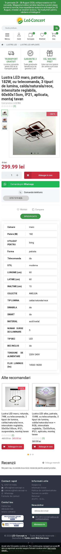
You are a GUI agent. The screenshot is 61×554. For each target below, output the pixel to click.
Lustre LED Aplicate (30, 45)
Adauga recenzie (52, 463)
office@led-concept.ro (14, 488)
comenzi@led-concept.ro (15, 491)
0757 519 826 (16, 198)
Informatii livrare (39, 488)
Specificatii (30, 216)
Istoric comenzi (8, 512)
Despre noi (36, 485)
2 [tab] (34, 153)
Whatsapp (8, 493)
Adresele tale (7, 509)
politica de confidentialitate (47, 518)
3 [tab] (38, 153)
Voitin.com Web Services (36, 538)
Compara (39, 209)
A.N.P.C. (35, 499)
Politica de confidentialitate (44, 491)
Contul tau (6, 506)
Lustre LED (11, 45)
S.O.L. (42, 499)
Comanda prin (22, 184)
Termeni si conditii (40, 493)
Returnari (36, 496)
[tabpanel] (34, 133)
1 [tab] (31, 153)
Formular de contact (10, 496)
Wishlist (23, 209)
